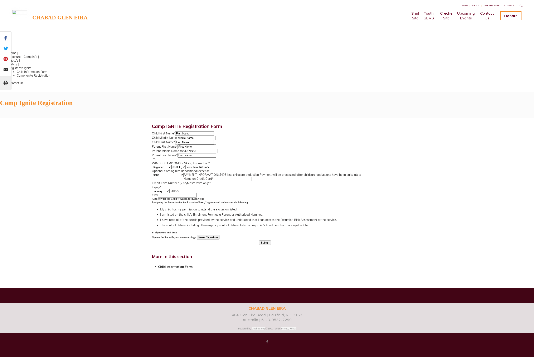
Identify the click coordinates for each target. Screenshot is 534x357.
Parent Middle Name (165, 151)
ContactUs (487, 15)
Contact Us (15, 83)
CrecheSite (446, 15)
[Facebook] (267, 342)
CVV (155, 195)
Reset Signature (208, 237)
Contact (509, 5)
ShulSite (415, 15)
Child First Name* (163, 133)
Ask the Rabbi (492, 5)
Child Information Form (32, 72)
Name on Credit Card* (198, 179)
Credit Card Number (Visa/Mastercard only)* (181, 183)
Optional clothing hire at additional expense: (181, 171)
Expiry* (156, 187)
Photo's (13, 60)
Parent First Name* (165, 146)
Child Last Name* (163, 142)
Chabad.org (258, 328)
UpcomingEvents (466, 15)
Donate (511, 15)
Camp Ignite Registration (33, 75)
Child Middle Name (164, 138)
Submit (265, 242)
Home (465, 5)
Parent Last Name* (165, 155)
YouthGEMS (428, 15)
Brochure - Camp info (22, 57)
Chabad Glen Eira (60, 18)
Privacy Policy (288, 328)
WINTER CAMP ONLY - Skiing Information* (181, 163)
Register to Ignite (19, 68)
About (475, 5)
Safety (12, 64)
